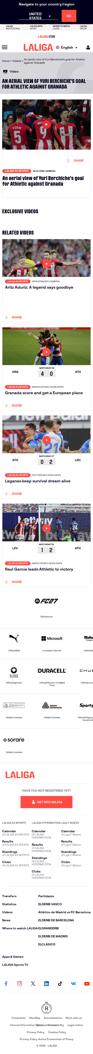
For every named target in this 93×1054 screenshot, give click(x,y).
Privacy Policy (36, 1032)
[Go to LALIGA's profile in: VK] (73, 984)
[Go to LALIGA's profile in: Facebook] (6, 984)
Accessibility (56, 1025)
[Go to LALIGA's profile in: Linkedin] (46, 984)
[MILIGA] (86, 47)
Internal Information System (27, 1025)
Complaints (18, 1017)
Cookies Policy (57, 1032)
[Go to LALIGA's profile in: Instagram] (19, 984)
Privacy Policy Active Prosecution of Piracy (47, 1039)
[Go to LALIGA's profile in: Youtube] (87, 984)
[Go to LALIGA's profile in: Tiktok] (60, 984)
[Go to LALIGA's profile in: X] (33, 984)
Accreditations (53, 1017)
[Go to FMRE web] (46, 1008)
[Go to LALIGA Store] (46, 36)
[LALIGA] (38, 47)
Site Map (34, 1017)
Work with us (74, 1017)
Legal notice (75, 1025)
